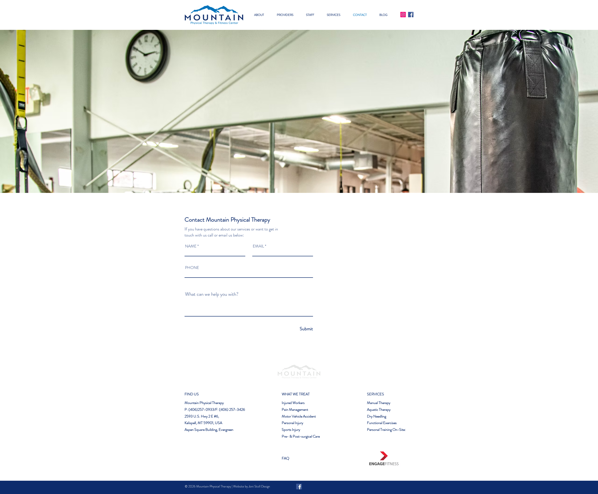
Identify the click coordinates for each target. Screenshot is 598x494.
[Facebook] (410, 14)
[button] (285, 15)
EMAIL (258, 246)
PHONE (192, 268)
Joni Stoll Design (259, 486)
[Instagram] (403, 14)
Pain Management (295, 409)
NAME (190, 246)
